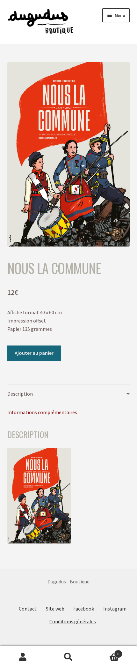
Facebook (83, 608)
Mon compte (23, 657)
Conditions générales (72, 621)
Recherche (68, 657)
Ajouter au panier (34, 353)
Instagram (114, 608)
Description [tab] (20, 394)
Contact (28, 608)
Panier (105, 651)
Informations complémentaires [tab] (42, 412)
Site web (55, 608)
